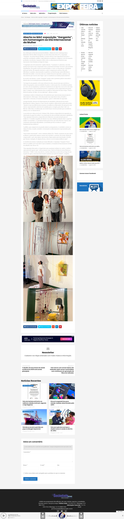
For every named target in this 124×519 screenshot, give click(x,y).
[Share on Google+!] (53, 48)
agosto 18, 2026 (55, 407)
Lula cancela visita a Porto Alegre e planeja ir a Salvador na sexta (97, 129)
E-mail (42, 465)
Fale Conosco (63, 13)
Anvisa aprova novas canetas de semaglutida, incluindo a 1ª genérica (83, 61)
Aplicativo (42, 13)
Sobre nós (33, 13)
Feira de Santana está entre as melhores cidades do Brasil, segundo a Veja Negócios (34, 403)
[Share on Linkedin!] (56, 48)
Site (58, 465)
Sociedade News (28, 45)
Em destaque (27, 17)
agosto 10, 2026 (55, 432)
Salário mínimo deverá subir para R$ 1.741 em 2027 (93, 163)
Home (25, 13)
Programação (52, 13)
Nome (25, 465)
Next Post (70, 366)
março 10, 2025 (38, 45)
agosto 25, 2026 (27, 407)
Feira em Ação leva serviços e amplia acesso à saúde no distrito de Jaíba (61, 429)
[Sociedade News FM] (30, 6)
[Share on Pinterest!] (60, 48)
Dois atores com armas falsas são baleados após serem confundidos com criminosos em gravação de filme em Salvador (62, 370)
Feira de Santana (37, 33)
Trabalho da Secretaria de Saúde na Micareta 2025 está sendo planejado (33, 369)
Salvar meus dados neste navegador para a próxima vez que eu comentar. (45, 473)
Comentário (27, 452)
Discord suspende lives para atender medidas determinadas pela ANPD (62, 403)
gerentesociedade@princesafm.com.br (47, 1)
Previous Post (26, 366)
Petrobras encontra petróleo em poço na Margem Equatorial (33, 428)
